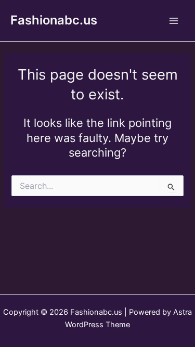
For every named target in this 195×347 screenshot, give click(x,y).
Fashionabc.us (53, 20)
